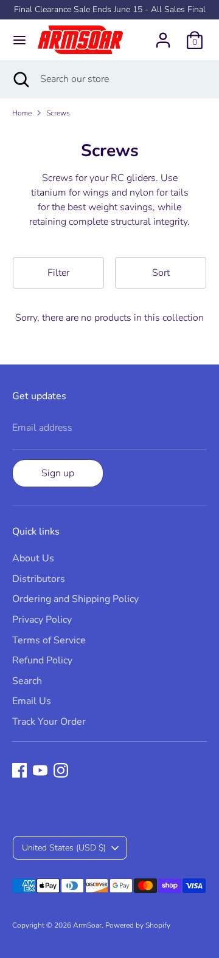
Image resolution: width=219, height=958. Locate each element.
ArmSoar (87, 925)
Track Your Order (49, 721)
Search (27, 681)
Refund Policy (42, 660)
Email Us (31, 701)
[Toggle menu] (19, 40)
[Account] (163, 35)
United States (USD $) (64, 848)
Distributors (38, 579)
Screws (58, 113)
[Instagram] (61, 770)
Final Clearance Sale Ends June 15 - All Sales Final (110, 9)
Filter (58, 272)
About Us (33, 558)
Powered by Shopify (137, 925)
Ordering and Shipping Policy (75, 599)
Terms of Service (49, 640)
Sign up (57, 473)
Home (22, 113)
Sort (161, 272)
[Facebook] (19, 770)
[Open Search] (20, 79)
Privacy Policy (42, 619)
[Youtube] (40, 770)
